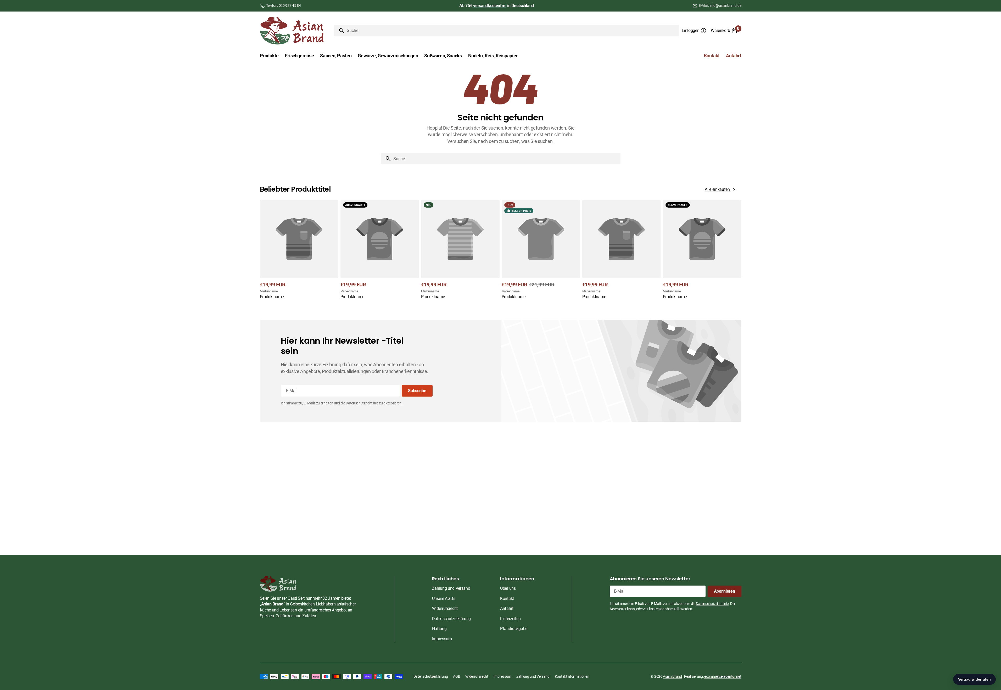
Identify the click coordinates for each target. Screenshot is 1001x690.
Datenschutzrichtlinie (712, 604)
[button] (694, 30)
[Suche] (339, 30)
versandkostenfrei (489, 5)
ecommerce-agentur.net (722, 676)
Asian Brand (672, 676)
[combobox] (512, 30)
